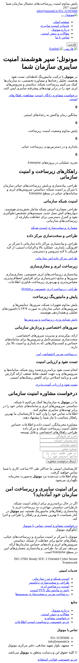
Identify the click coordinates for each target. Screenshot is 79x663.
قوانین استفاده (47, 659)
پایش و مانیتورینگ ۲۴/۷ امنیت (49, 590)
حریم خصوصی (67, 659)
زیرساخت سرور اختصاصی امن (56, 354)
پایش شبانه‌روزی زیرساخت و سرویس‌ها (50, 319)
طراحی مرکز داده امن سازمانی (56, 258)
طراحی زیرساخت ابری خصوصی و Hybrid (49, 289)
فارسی (68, 49)
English (54, 49)
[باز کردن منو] (62, 16)
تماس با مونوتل (32, 525)
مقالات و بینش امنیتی (55, 33)
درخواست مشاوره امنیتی (60, 525)
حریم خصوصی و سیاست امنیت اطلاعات (42, 622)
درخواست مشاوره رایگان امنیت (56, 95)
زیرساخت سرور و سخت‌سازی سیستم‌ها (42, 594)
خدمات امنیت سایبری (54, 25)
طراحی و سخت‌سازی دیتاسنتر (49, 582)
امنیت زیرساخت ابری (55, 586)
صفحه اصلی (61, 22)
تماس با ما (62, 37)
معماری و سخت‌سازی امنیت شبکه (54, 227)
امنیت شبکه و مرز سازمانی (50, 578)
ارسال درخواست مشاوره (62, 461)
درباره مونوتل (60, 29)
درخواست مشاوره (57, 618)
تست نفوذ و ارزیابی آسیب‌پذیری (56, 384)
